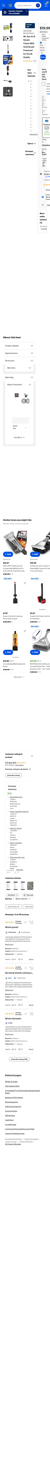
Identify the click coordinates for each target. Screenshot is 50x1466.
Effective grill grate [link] (17, 857)
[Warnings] (31, 377)
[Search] (38, 5)
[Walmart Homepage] (10, 5)
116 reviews (19, 765)
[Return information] (41, 52)
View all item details (37, 134)
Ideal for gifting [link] (16, 828)
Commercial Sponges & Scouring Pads (19, 1129)
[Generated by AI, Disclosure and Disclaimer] (15, 872)
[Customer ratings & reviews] (31, 755)
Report (31, 959)
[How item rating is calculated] (30, 769)
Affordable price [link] (16, 797)
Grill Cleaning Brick (12, 1086)
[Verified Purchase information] (25, 922)
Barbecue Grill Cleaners (14, 1097)
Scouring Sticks (11, 1111)
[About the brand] (29, 385)
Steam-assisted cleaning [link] (19, 811)
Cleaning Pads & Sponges (14, 1133)
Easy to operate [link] (16, 843)
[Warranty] (29, 368)
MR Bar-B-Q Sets (11, 1082)
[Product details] (31, 346)
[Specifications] (31, 353)
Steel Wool (9, 1120)
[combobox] (27, 5)
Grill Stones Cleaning (13, 1106)
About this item (12, 337)
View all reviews (13, 775)
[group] (34, 61)
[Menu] (4, 5)
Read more (9, 944)
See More (18, 437)
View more (18, 677)
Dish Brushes (10, 1115)
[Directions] (31, 361)
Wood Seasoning (11, 1102)
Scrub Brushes (10, 1124)
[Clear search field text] (34, 5)
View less (19, 870)
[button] (29, 73)
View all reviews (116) (19, 1059)
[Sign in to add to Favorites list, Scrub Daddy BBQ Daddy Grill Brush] (24, 631)
